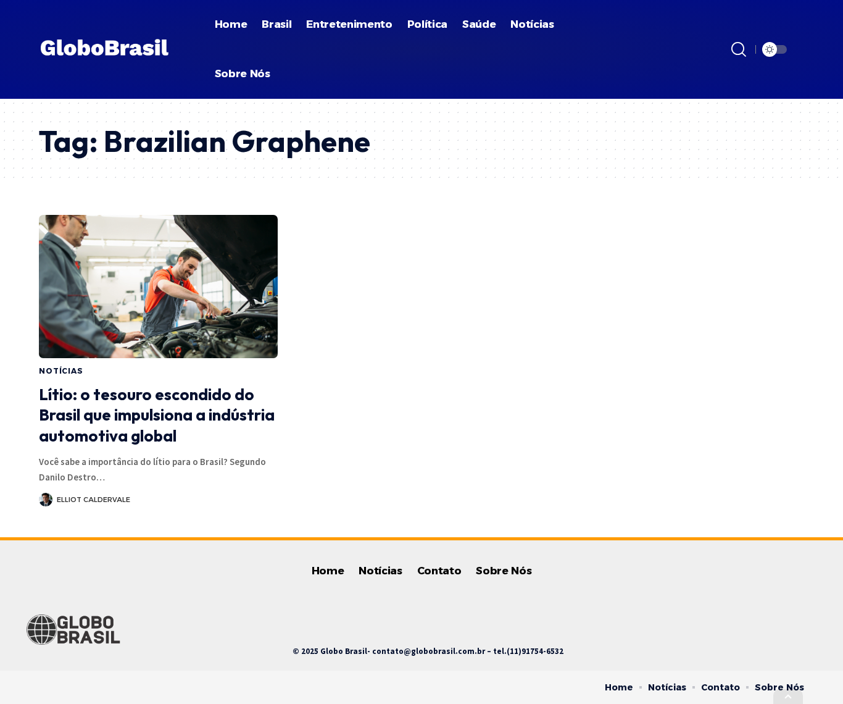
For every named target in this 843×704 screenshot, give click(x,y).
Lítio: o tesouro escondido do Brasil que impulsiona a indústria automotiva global (157, 415)
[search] (738, 49)
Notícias (61, 370)
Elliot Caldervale (93, 499)
